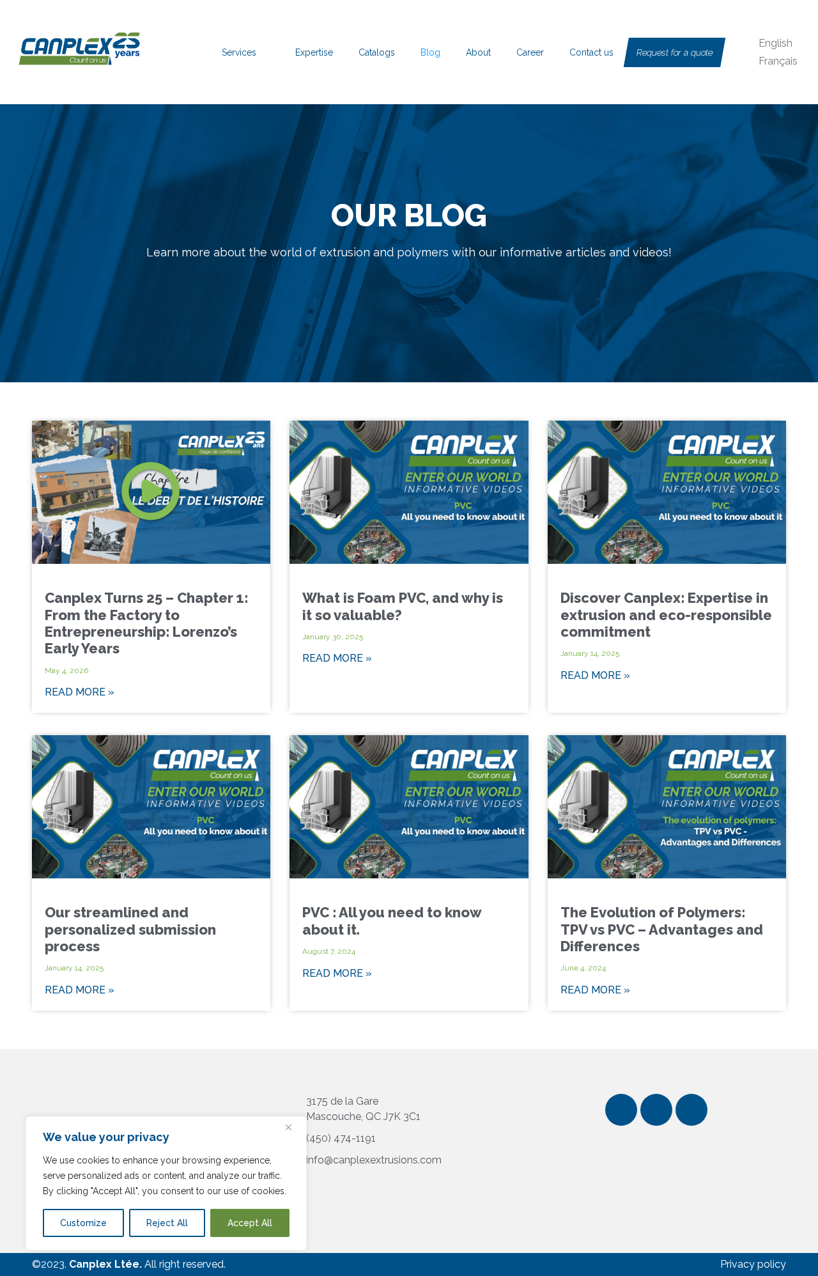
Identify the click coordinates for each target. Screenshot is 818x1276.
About (478, 52)
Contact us (591, 52)
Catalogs (377, 52)
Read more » (79, 692)
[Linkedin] (656, 1110)
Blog (430, 52)
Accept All (250, 1223)
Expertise (314, 52)
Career (530, 52)
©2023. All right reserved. (129, 1264)
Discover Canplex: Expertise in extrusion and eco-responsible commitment (666, 614)
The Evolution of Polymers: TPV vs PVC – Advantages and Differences (661, 929)
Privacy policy (753, 1264)
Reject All (167, 1223)
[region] (166, 1183)
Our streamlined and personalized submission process (130, 929)
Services (239, 52)
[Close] (293, 1127)
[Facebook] (621, 1110)
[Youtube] (691, 1110)
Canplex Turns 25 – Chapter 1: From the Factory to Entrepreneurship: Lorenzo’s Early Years (146, 623)
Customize (83, 1223)
